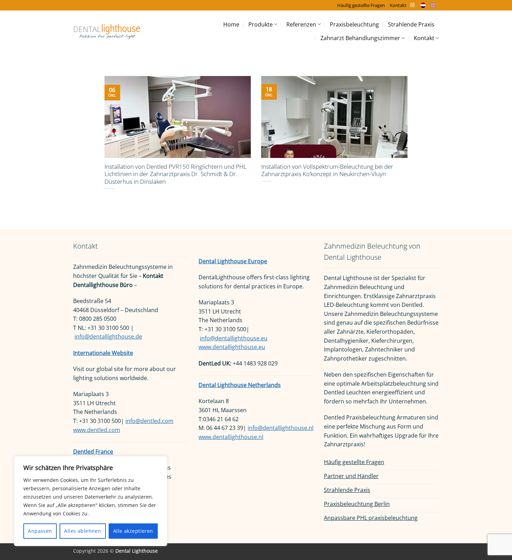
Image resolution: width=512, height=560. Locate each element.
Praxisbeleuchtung (354, 24)
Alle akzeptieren (133, 531)
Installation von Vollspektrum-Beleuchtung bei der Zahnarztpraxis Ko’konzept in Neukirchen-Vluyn (327, 170)
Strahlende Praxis (411, 24)
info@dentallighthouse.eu (233, 338)
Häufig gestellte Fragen (361, 5)
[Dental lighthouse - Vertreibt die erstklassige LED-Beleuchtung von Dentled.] (107, 31)
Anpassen (40, 531)
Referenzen (301, 24)
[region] (90, 501)
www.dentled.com (96, 430)
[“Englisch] (434, 5)
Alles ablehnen (82, 531)
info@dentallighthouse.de (108, 336)
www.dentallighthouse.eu (232, 347)
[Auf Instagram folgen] (412, 5)
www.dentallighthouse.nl (231, 437)
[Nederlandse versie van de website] (424, 5)
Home (231, 24)
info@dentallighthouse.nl (280, 428)
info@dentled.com (149, 421)
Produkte (260, 24)
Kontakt (398, 5)
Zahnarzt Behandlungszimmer (360, 38)
